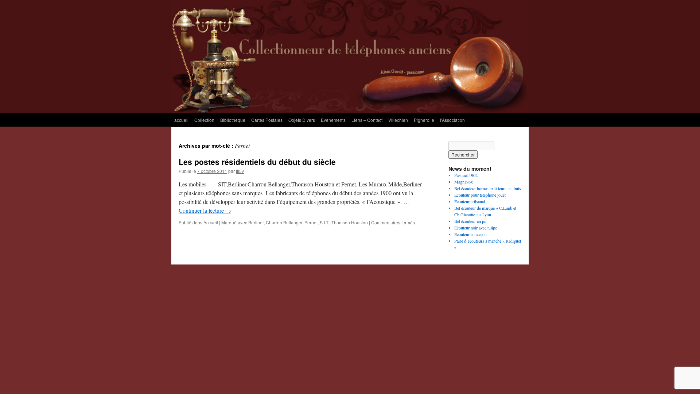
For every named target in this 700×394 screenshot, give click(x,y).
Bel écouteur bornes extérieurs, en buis (487, 188)
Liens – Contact (366, 120)
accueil (181, 120)
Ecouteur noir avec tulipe (475, 228)
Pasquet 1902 (466, 175)
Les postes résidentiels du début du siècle (257, 161)
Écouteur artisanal (469, 201)
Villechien (398, 120)
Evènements (333, 120)
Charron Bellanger (284, 222)
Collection (204, 120)
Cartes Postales (267, 120)
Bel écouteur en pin (470, 221)
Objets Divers (301, 120)
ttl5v (240, 171)
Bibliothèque (232, 120)
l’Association (452, 120)
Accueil (210, 222)
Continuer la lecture (205, 210)
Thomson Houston (349, 222)
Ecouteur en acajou (470, 234)
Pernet (311, 222)
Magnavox (463, 182)
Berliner (256, 222)
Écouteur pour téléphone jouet (480, 195)
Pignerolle (424, 120)
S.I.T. (324, 222)
